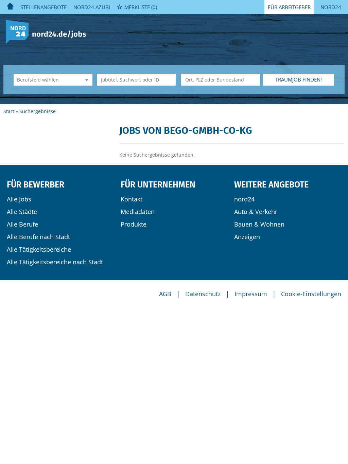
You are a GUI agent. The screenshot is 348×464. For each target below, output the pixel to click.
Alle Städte (22, 212)
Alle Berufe (22, 224)
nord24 (244, 199)
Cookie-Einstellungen (311, 294)
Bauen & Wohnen (259, 224)
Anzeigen (247, 237)
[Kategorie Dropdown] (85, 80)
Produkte (133, 224)
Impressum (250, 294)
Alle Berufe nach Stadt (38, 237)
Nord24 (330, 7)
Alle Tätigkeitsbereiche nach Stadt (55, 262)
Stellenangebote (43, 7)
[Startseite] (48, 31)
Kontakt (131, 199)
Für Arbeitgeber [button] (289, 7)
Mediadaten (138, 212)
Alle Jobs (19, 199)
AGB (165, 294)
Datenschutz (203, 294)
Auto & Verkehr (255, 212)
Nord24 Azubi (91, 7)
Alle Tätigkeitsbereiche (39, 249)
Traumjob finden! (298, 79)
